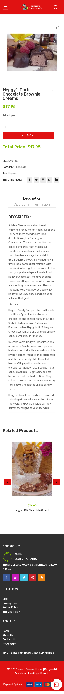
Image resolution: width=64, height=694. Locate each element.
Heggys (12, 173)
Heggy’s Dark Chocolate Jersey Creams (58, 91)
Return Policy (10, 607)
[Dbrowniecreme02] (32, 52)
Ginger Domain (40, 673)
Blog (5, 598)
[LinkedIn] (56, 180)
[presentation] (7, 482)
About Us (8, 635)
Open (5, 7)
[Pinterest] (43, 180)
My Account (9, 643)
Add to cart (28, 135)
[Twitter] (36, 180)
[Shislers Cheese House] (31, 7)
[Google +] (49, 180)
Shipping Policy (11, 611)
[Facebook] (29, 180)
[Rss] (41, 577)
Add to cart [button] (32, 508)
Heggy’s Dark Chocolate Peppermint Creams (52, 91)
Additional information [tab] (32, 204)
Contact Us (9, 639)
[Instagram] (15, 577)
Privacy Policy (11, 603)
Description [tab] (32, 198)
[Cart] (55, 7)
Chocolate (20, 167)
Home (6, 631)
